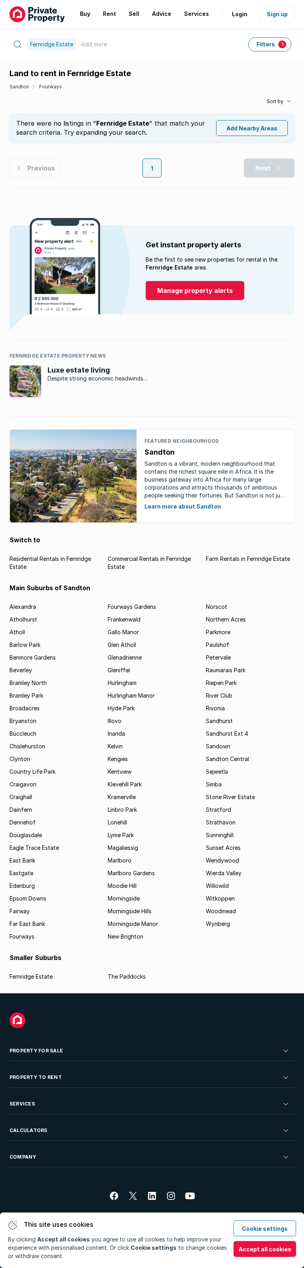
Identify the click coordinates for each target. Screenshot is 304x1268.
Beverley (21, 670)
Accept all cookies (265, 1249)
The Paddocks (127, 976)
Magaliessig (123, 847)
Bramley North (28, 682)
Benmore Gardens (33, 657)
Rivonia (215, 708)
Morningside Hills (130, 911)
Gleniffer (119, 670)
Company (23, 1157)
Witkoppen (220, 898)
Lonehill (117, 822)
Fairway (20, 911)
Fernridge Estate (31, 976)
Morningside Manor (133, 923)
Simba (214, 784)
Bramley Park (26, 695)
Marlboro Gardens (131, 873)
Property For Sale (36, 1051)
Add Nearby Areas (251, 128)
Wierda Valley (223, 873)
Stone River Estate (230, 797)
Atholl (17, 632)
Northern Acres (226, 619)
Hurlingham (122, 682)
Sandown (218, 746)
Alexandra (23, 606)
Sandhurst (219, 720)
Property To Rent (36, 1077)
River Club (219, 695)
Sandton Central (227, 758)
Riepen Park (221, 682)
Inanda (116, 733)
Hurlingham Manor (131, 695)
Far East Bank (27, 923)
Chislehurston (27, 746)
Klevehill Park (125, 784)
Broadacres (25, 708)
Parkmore (218, 632)
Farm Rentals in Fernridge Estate (248, 558)
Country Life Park (32, 771)
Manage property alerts (195, 291)
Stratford (218, 809)
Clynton (20, 758)
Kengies (118, 758)
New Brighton (125, 936)
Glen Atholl (122, 644)
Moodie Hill (122, 885)
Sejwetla (217, 771)
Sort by (275, 101)
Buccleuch (23, 733)
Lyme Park (121, 835)
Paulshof (217, 644)
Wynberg (218, 923)
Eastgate (21, 873)
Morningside (124, 898)
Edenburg (22, 885)
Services (22, 1104)
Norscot (216, 606)
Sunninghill (220, 835)
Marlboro (119, 860)
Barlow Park (25, 644)
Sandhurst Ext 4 (227, 733)
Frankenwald (124, 619)
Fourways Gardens (132, 606)
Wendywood (222, 860)
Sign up (277, 14)
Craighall (21, 797)
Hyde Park (121, 708)
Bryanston (23, 720)
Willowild (217, 885)
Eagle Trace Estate (34, 847)
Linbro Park (122, 809)
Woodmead (221, 911)
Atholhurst (23, 619)
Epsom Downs (28, 898)
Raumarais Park (225, 670)
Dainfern (21, 809)
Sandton (19, 87)
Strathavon (221, 822)
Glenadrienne (125, 657)
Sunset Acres (223, 847)
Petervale (218, 657)
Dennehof (23, 822)
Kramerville (122, 797)
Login (239, 14)
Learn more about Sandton (182, 506)
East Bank (22, 860)
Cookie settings (265, 1228)
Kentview (119, 771)
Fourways (50, 87)
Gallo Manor (123, 632)
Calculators (29, 1130)
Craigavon (23, 784)
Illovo (115, 720)
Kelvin (115, 746)
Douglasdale (26, 835)
